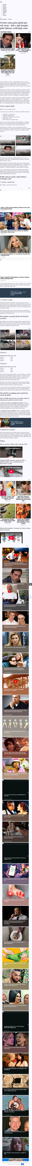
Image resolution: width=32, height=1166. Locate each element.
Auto (1, 2)
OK (22, 1164)
